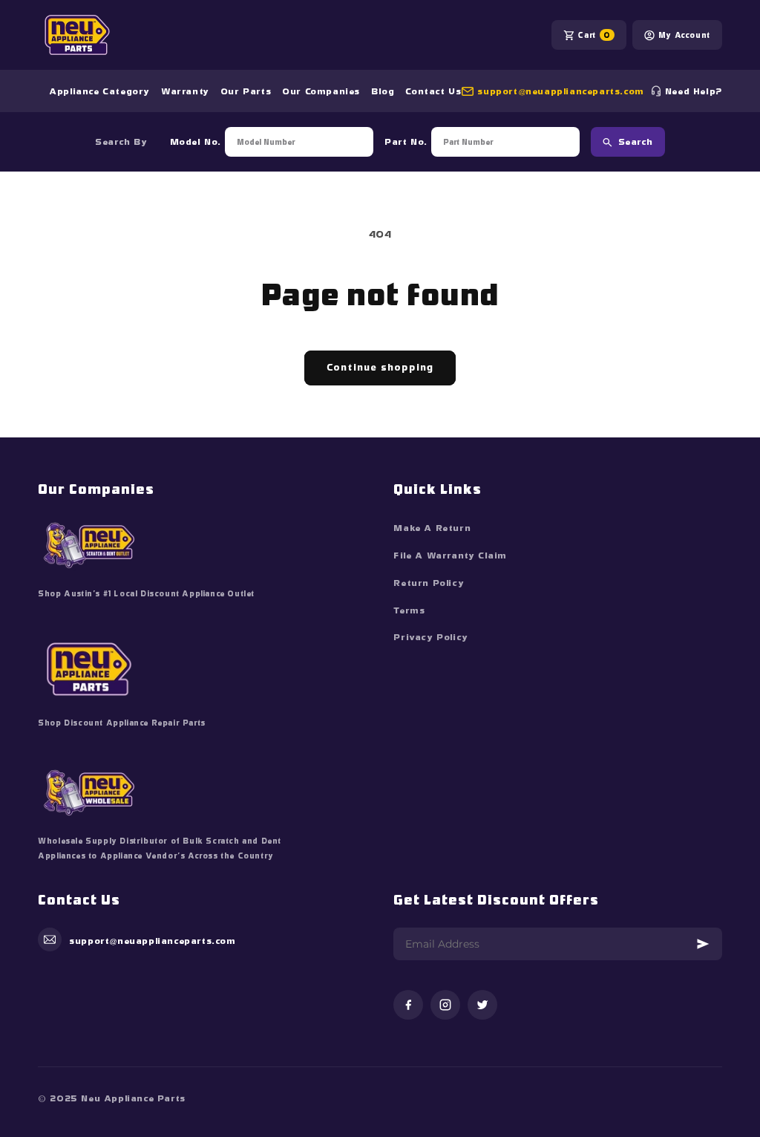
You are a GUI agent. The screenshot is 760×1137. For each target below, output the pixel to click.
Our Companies (321, 91)
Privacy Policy (430, 637)
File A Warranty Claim (450, 555)
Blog (382, 91)
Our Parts (245, 91)
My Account (684, 34)
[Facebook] (408, 1006)
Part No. (406, 142)
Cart (593, 34)
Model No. (195, 142)
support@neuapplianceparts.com (560, 91)
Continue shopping (380, 367)
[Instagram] (445, 1006)
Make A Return (432, 528)
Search (635, 142)
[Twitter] (482, 1006)
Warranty (185, 91)
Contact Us (433, 91)
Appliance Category (99, 91)
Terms (409, 610)
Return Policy (428, 583)
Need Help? (693, 91)
